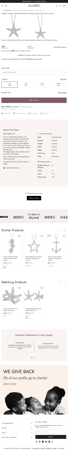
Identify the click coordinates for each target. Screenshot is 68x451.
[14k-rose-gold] (7, 265)
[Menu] (3, 5)
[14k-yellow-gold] (5, 265)
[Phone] (6, 5)
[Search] (57, 5)
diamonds (26, 318)
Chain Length (5, 68)
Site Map (54, 448)
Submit (50, 437)
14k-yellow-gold (5, 265)
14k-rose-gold (7, 265)
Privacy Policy (35, 448)
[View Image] (18, 217)
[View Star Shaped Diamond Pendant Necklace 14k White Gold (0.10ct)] (34, 244)
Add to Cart (34, 100)
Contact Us (12, 109)
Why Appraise (62, 93)
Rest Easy (64, 79)
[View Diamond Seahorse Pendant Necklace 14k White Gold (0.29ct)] (12, 244)
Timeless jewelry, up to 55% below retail (34, 1)
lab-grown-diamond (5, 267)
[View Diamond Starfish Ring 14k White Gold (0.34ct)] (12, 296)
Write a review (34, 198)
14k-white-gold (4, 265)
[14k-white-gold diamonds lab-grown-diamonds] (26, 316)
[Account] (60, 5)
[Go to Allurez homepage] (34, 6)
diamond (4, 267)
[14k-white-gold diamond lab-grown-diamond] (4, 265)
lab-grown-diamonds (28, 318)
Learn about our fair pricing (60, 47)
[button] (51, 133)
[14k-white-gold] (26, 265)
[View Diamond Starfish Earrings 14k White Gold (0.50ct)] (34, 296)
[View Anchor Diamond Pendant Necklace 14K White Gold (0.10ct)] (56, 244)
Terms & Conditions (46, 448)
